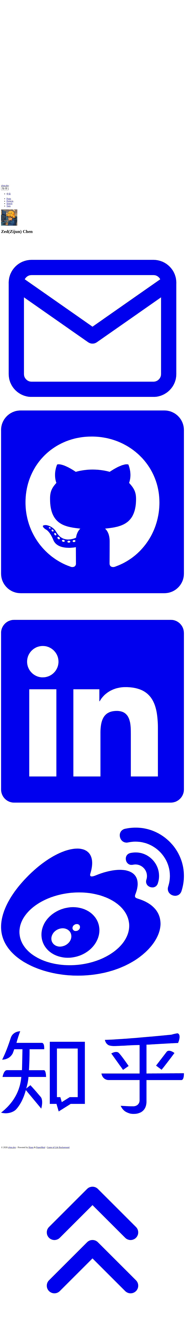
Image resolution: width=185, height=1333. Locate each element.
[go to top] (92, 1330)
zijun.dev (5, 185)
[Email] (92, 396)
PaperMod (40, 1147)
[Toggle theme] (4, 188)
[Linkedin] (92, 815)
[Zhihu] (92, 1145)
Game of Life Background (58, 1147)
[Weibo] (92, 998)
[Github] (92, 605)
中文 (9, 194)
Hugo (31, 1147)
